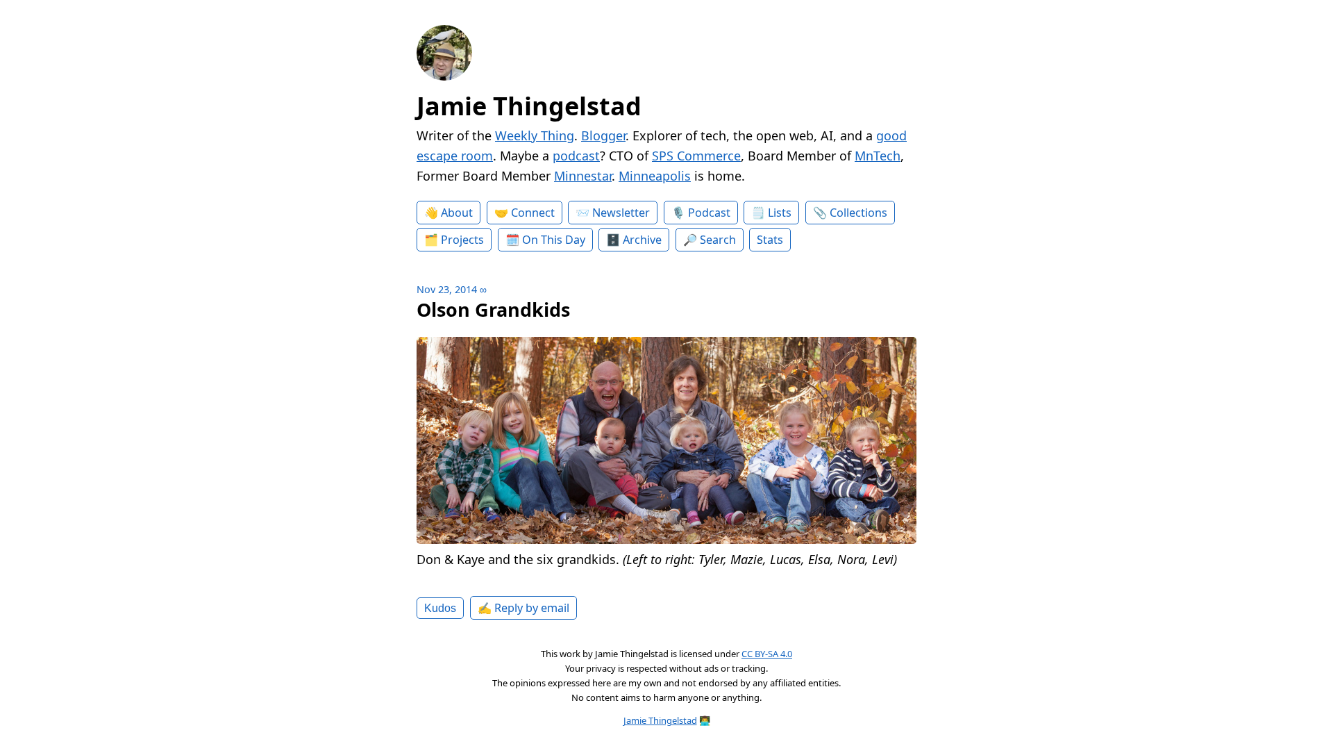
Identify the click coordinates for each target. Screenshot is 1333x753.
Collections (858, 212)
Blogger (603, 135)
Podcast (709, 212)
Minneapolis (655, 175)
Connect (533, 212)
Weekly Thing (534, 135)
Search (718, 239)
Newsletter (621, 212)
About (457, 212)
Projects (462, 239)
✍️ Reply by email (523, 607)
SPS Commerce (696, 155)
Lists (779, 212)
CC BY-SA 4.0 (766, 653)
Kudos (440, 608)
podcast (576, 155)
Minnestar (583, 175)
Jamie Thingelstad (529, 106)
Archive (642, 239)
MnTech (877, 155)
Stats (770, 239)
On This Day (553, 239)
